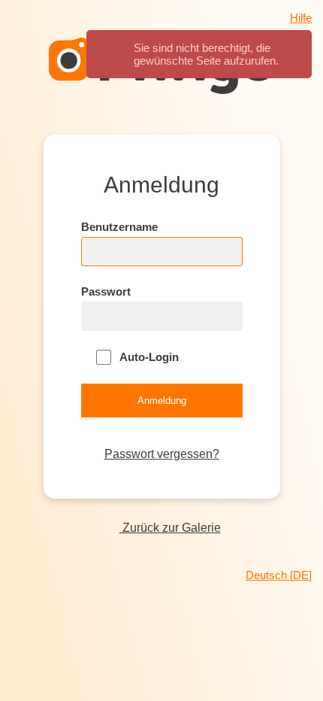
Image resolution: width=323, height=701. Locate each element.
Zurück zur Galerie (169, 527)
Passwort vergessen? (161, 454)
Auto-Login (148, 356)
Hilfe (301, 17)
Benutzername (119, 226)
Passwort (106, 291)
